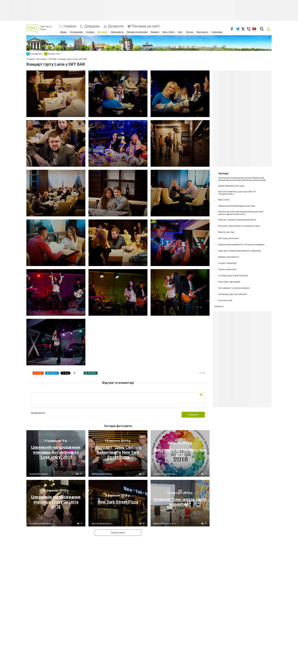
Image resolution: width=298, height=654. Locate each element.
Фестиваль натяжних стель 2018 (180, 452)
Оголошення (76, 32)
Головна (90, 32)
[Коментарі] (203, 373)
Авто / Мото (168, 32)
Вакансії (155, 32)
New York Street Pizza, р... (102, 474)
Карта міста (202, 32)
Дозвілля (116, 26)
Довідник (92, 26)
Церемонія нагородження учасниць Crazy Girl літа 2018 (56, 502)
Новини (70, 26)
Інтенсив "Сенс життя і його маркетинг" (180, 502)
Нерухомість (117, 32)
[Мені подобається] (200, 373)
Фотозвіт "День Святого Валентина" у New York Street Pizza (118, 452)
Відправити (193, 415)
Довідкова (216, 32)
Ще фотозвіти (118, 532)
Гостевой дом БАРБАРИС (40, 523)
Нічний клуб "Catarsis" (38, 474)
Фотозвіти (102, 32)
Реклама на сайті (146, 26)
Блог (180, 32)
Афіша (63, 32)
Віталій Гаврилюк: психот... (165, 523)
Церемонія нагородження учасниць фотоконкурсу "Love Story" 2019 (56, 452)
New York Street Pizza (118, 502)
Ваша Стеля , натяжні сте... (165, 474)
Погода (189, 32)
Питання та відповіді (137, 32)
